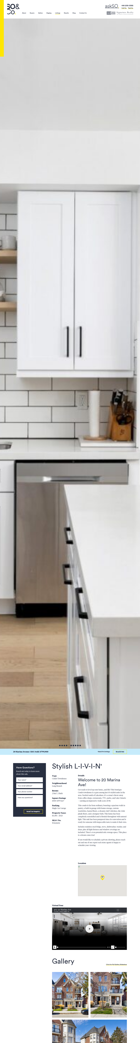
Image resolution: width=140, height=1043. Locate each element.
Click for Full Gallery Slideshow (116, 964)
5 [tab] (69, 745)
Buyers (32, 13)
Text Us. (130, 8)
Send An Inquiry (33, 811)
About (24, 13)
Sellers (40, 13)
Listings (57, 13)
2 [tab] (62, 745)
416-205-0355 (127, 5)
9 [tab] (78, 745)
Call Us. (124, 8)
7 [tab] (73, 745)
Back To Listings (104, 751)
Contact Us (83, 13)
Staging (48, 13)
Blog (74, 13)
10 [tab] (80, 745)
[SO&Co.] (13, 9)
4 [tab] (66, 745)
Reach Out (120, 752)
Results (66, 13)
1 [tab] (60, 745)
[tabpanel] (70, 384)
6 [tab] (71, 745)
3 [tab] (64, 745)
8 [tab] (75, 745)
